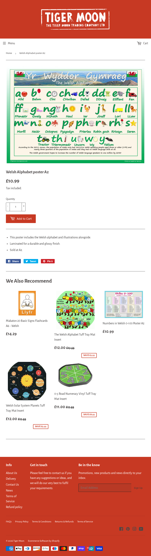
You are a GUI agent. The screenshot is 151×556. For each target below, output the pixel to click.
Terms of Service (85, 521)
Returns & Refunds (64, 521)
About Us (11, 473)
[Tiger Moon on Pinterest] (128, 529)
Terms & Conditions (41, 521)
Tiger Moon (18, 541)
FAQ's (9, 521)
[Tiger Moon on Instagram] (134, 529)
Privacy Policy (22, 521)
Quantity (10, 199)
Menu (11, 43)
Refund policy (14, 507)
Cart (145, 43)
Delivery (11, 478)
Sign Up (138, 487)
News (9, 490)
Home (9, 53)
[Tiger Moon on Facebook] (121, 529)
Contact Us (12, 484)
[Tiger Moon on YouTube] (141, 529)
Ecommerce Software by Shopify (44, 541)
